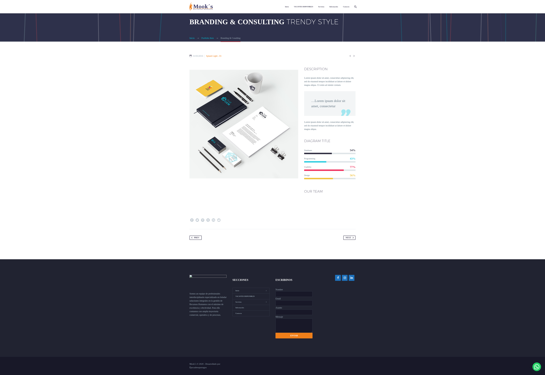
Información (333, 7)
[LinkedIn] (213, 220)
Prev (196, 238)
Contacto (346, 7)
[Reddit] (219, 220)
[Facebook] (192, 220)
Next (348, 238)
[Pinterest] (202, 220)
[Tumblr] (208, 220)
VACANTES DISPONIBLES (303, 7)
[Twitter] (197, 220)
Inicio (287, 7)
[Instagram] (345, 278)
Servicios (321, 7)
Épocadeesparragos (198, 367)
